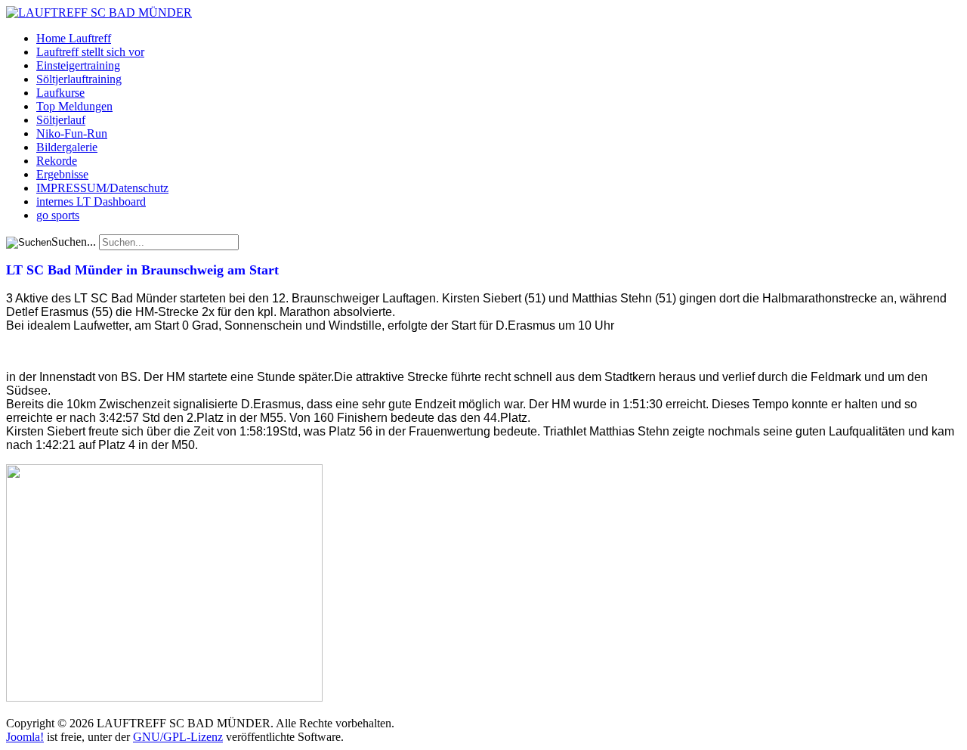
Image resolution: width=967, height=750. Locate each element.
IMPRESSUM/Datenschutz (102, 187)
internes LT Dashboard (91, 201)
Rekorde (56, 160)
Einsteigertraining (78, 65)
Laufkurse (60, 92)
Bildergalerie (66, 147)
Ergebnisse (62, 174)
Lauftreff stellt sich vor (90, 51)
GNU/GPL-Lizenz (178, 736)
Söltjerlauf (60, 119)
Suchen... (73, 241)
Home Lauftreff (73, 38)
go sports (57, 215)
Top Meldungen (74, 106)
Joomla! (25, 736)
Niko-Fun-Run (71, 133)
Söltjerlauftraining (79, 79)
